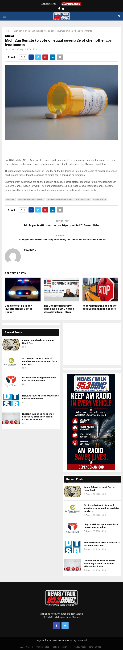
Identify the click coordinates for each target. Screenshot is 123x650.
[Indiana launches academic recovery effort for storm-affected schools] (11, 418)
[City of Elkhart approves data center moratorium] (11, 382)
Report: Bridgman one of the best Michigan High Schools (99, 307)
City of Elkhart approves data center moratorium (39, 379)
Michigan (9, 36)
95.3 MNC (11, 49)
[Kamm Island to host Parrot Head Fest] (11, 344)
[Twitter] (65, 625)
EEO (21, 647)
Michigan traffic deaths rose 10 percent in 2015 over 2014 (61, 225)
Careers (29, 647)
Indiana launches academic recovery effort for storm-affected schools (38, 417)
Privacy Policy (80, 647)
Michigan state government (31, 199)
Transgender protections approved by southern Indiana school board (61, 239)
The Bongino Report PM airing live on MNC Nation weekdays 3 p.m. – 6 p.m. (59, 308)
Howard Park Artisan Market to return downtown (40, 397)
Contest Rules (42, 647)
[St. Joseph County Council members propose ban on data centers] (11, 363)
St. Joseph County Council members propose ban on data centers (39, 361)
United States (99, 199)
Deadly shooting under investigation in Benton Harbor (19, 308)
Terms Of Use (95, 647)
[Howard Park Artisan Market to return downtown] (11, 400)
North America (82, 199)
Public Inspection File (61, 647)
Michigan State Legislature (60, 199)
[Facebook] (56, 625)
